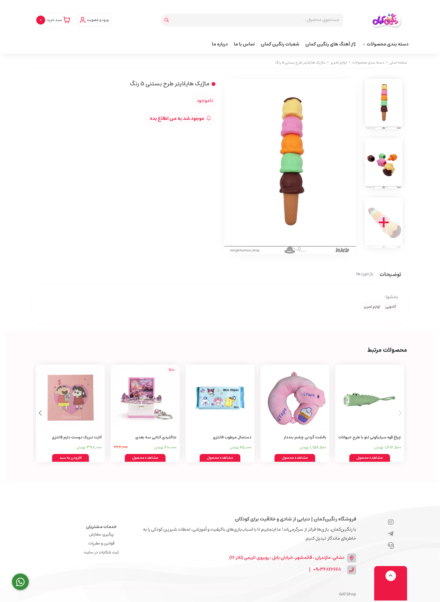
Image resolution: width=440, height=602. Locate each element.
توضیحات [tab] (390, 275)
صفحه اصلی (398, 62)
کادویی (390, 307)
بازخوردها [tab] (365, 274)
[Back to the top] (391, 576)
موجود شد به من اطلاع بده (177, 118)
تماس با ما (244, 44)
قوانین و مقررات (101, 543)
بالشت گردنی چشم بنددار (305, 437)
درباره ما (220, 44)
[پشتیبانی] (391, 546)
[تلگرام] (391, 534)
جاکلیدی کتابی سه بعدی (156, 437)
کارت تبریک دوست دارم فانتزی (77, 437)
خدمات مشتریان (101, 526)
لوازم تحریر (338, 62)
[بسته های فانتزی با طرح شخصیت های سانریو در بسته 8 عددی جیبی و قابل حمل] (220, 398)
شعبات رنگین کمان (280, 44)
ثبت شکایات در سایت (101, 552)
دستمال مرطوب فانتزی (232, 437)
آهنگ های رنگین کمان (328, 44)
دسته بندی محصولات (388, 44)
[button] (40, 413)
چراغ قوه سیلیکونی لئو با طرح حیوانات (369, 437)
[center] (167, 20)
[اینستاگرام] (391, 522)
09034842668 (327, 569)
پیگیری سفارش (101, 534)
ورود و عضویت (98, 20)
